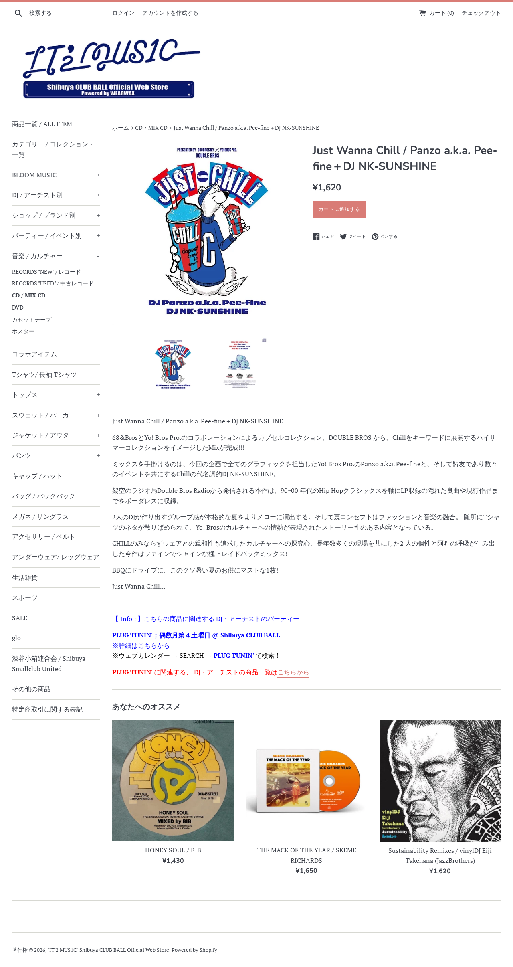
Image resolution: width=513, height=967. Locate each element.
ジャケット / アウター (56, 435)
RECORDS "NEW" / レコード (46, 271)
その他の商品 (31, 688)
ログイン (123, 12)
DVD (18, 307)
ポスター (23, 331)
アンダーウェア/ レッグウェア (55, 556)
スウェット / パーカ (56, 415)
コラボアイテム (34, 354)
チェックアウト (481, 12)
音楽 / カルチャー (55, 255)
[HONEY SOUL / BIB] (173, 780)
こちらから (293, 672)
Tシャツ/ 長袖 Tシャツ (44, 374)
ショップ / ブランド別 (56, 215)
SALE (19, 617)
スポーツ (25, 597)
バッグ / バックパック (43, 496)
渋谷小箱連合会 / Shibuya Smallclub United (48, 663)
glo (16, 637)
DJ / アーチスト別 (56, 194)
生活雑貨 (25, 577)
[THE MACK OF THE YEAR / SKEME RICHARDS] (306, 780)
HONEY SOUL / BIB (173, 850)
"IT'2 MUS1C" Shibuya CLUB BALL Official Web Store (108, 950)
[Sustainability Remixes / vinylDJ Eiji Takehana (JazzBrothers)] (440, 781)
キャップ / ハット (37, 475)
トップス (56, 394)
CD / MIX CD (28, 295)
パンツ (56, 455)
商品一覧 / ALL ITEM (42, 123)
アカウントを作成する (170, 12)
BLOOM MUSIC (56, 174)
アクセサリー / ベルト (43, 536)
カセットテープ (31, 319)
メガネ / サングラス (40, 516)
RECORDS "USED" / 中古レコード (53, 283)
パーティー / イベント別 (56, 235)
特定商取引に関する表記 (47, 709)
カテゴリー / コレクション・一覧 (53, 149)
